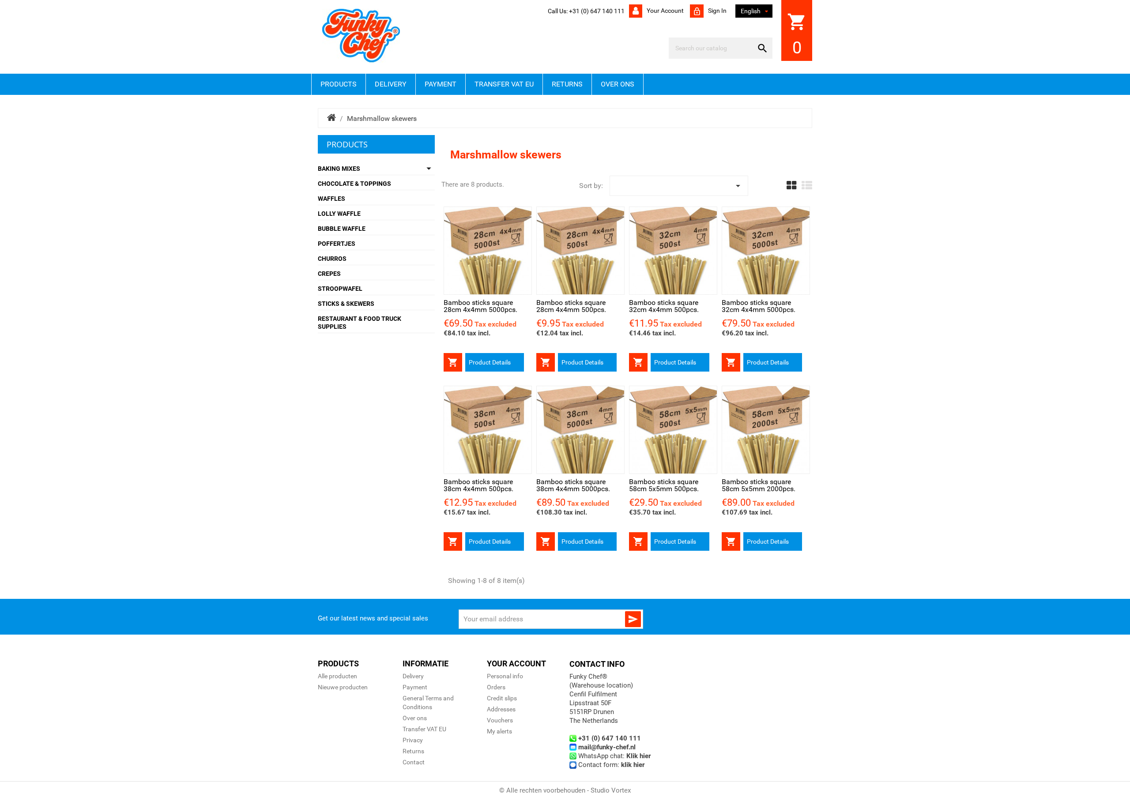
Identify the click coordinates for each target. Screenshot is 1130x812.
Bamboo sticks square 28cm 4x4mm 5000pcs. (480, 306)
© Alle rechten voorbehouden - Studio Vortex (565, 790)
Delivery (391, 84)
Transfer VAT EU (504, 84)
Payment (440, 84)
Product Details (490, 362)
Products (338, 84)
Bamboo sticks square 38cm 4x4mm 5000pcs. (573, 485)
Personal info (505, 676)
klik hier (632, 765)
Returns (567, 84)
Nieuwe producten (343, 687)
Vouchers (500, 720)
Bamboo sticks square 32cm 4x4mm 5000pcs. (758, 306)
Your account (664, 10)
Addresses (501, 709)
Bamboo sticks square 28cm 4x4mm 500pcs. (571, 306)
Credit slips (502, 698)
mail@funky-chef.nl (607, 747)
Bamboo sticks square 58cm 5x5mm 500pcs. (664, 485)
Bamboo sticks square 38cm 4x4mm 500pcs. (478, 485)
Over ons (617, 84)
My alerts (499, 731)
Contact (414, 762)
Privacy (413, 740)
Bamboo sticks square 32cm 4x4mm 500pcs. (664, 306)
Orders (496, 687)
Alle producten (337, 676)
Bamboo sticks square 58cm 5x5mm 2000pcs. (758, 485)
